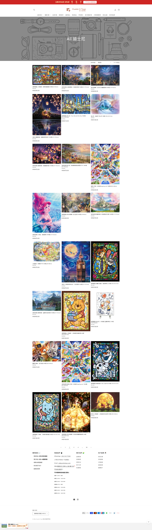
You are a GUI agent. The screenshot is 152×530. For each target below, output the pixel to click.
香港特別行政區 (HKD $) (40, 513)
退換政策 (100, 465)
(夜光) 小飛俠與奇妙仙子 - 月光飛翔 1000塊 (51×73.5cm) (75, 284)
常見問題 (100, 459)
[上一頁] (61, 447)
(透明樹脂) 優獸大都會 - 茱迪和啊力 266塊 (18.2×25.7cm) (104, 283)
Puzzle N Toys (39, 519)
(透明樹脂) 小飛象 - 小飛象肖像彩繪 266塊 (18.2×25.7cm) (46, 434)
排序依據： (93, 62)
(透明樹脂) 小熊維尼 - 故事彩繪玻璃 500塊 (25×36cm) (45, 87)
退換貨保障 (37, 468)
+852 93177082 (66, 456)
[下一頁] (91, 447)
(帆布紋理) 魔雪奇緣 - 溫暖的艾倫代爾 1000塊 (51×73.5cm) (46, 312)
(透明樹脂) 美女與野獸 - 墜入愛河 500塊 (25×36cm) (74, 214)
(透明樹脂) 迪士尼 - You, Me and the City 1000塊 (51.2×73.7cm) (74, 116)
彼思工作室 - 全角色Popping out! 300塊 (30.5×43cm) (104, 186)
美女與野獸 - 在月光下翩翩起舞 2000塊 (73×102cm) (103, 87)
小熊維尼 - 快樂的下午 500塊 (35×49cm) (42, 263)
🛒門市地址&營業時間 (90, 2)
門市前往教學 (58, 469)
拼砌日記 (78, 462)
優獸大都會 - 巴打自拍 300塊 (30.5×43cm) (42, 363)
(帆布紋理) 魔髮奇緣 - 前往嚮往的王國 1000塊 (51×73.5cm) (105, 214)
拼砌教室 (78, 459)
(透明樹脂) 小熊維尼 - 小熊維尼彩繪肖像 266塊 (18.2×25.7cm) (73, 334)
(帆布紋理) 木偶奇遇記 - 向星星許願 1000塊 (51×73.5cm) (75, 87)
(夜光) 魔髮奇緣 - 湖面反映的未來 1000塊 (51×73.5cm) (45, 137)
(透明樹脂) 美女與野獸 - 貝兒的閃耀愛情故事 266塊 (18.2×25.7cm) (74, 435)
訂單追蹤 (100, 462)
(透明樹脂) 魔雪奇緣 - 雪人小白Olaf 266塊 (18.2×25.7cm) (104, 383)
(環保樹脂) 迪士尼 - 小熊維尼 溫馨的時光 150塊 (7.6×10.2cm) (102, 322)
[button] (34, 10)
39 (86, 447)
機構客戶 (100, 467)
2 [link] (69, 447)
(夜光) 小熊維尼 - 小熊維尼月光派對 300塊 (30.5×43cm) (104, 414)
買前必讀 (100, 456)
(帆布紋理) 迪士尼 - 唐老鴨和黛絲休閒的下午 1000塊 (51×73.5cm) (74, 166)
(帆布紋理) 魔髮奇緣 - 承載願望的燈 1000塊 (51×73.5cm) (46, 165)
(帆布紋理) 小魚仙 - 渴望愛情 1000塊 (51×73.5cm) (44, 234)
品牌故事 (78, 456)
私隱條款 (78, 467)
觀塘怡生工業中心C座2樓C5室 (65, 466)
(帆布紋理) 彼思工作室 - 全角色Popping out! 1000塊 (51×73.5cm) (74, 385)
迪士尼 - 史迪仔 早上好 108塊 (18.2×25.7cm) (101, 116)
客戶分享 (78, 465)
